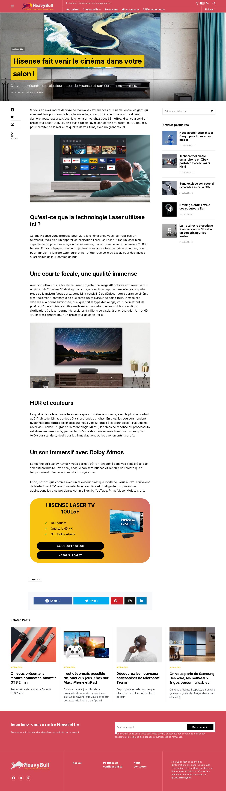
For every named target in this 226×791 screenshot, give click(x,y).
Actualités (17, 49)
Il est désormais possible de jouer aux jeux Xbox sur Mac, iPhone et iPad (86, 677)
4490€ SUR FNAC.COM (70, 545)
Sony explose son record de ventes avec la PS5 (196, 185)
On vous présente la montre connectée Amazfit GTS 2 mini (33, 677)
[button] (12, 6)
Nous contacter (140, 764)
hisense (35, 579)
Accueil (77, 762)
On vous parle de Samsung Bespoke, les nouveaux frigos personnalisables (192, 678)
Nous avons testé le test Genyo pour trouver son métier (196, 136)
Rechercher (212, 111)
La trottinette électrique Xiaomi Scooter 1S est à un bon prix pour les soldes (196, 231)
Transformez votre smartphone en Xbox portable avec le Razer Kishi (194, 161)
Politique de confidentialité (112, 764)
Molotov (132, 490)
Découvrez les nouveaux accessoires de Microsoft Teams (138, 677)
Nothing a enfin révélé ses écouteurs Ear (194, 206)
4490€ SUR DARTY (70, 555)
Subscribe (198, 727)
